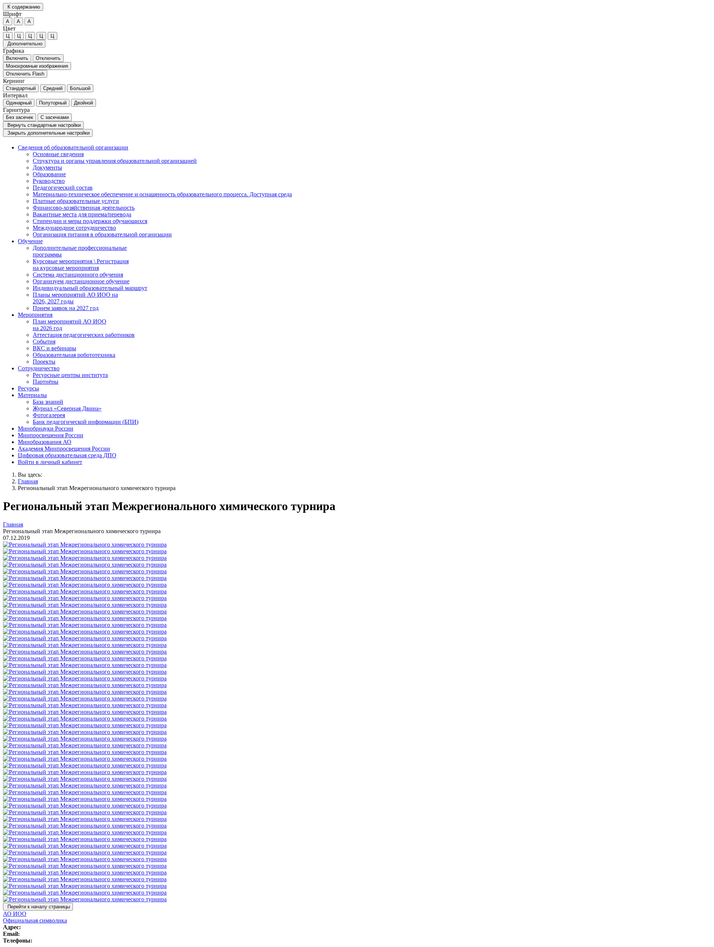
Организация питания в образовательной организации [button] (102, 234)
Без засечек (19, 117)
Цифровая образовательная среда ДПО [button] (67, 455)
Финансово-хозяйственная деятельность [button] (84, 207)
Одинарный (19, 103)
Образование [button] (49, 174)
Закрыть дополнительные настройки (48, 133)
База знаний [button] (48, 402)
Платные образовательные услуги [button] (76, 201)
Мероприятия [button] (35, 315)
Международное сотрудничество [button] (74, 228)
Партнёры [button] (45, 382)
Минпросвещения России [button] (50, 435)
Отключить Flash (25, 74)
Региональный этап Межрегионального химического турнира (97, 488)
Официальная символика (35, 920)
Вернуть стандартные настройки (43, 125)
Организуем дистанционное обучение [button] (81, 281)
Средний (52, 88)
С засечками (55, 117)
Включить (17, 58)
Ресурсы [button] (28, 388)
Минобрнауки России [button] (45, 428)
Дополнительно (24, 43)
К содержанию (23, 7)
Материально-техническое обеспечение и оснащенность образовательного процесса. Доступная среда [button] (162, 194)
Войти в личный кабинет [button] (50, 462)
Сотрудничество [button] (39, 368)
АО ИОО (14, 914)
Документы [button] (47, 167)
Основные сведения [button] (58, 154)
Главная (28, 481)
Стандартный (21, 88)
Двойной (83, 103)
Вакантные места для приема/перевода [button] (82, 214)
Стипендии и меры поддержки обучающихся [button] (90, 221)
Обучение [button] (30, 241)
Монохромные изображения (37, 66)
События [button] (44, 341)
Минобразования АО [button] (44, 442)
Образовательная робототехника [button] (74, 355)
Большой (80, 88)
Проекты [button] (44, 361)
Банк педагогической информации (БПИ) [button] (85, 422)
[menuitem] (364, 191)
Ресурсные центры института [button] (70, 375)
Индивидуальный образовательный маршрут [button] (90, 288)
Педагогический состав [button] (63, 187)
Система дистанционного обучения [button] (78, 274)
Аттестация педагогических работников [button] (84, 335)
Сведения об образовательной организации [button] (73, 147)
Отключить (48, 58)
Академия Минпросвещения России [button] (64, 448)
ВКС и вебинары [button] (54, 348)
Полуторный (53, 103)
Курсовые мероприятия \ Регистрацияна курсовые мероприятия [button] (81, 264)
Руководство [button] (49, 181)
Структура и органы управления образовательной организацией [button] (115, 161)
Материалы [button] (32, 395)
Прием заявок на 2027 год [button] (66, 308)
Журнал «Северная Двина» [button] (67, 408)
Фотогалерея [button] (49, 415)
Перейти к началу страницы (38, 906)
